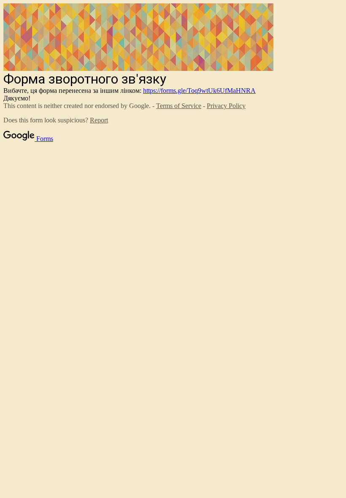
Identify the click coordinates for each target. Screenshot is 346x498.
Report (99, 120)
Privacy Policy (226, 105)
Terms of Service (178, 105)
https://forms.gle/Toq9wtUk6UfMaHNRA (199, 90)
